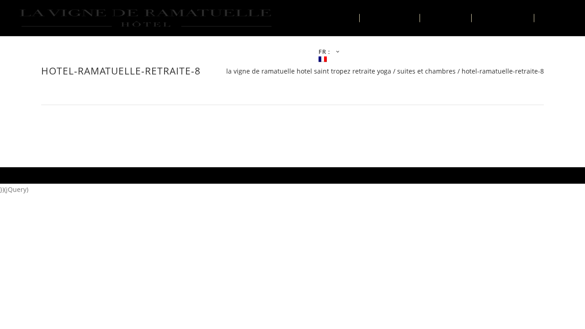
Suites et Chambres (426, 71)
